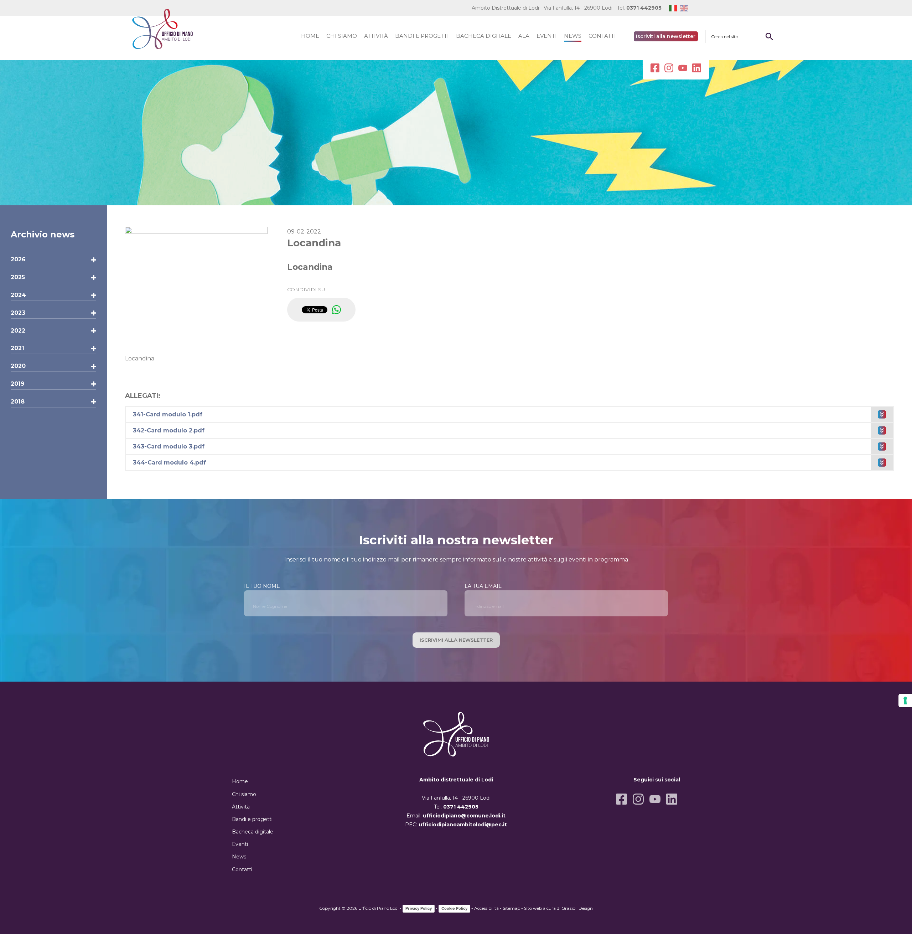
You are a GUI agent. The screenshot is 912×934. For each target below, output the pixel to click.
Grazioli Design (577, 908)
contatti (602, 35)
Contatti (242, 869)
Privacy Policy (418, 908)
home (310, 35)
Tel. (639, 8)
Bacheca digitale (252, 831)
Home (240, 781)
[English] (685, 8)
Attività (241, 807)
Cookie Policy (454, 908)
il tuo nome (262, 586)
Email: (456, 815)
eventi (547, 35)
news (572, 35)
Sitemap (511, 908)
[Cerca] (769, 36)
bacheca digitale (483, 35)
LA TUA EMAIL (483, 586)
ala (523, 35)
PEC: (456, 824)
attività (376, 35)
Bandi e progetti (252, 819)
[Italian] (674, 8)
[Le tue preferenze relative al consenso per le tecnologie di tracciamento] (905, 700)
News (239, 856)
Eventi (240, 844)
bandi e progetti (422, 35)
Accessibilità (486, 908)
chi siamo (341, 35)
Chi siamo (244, 794)
